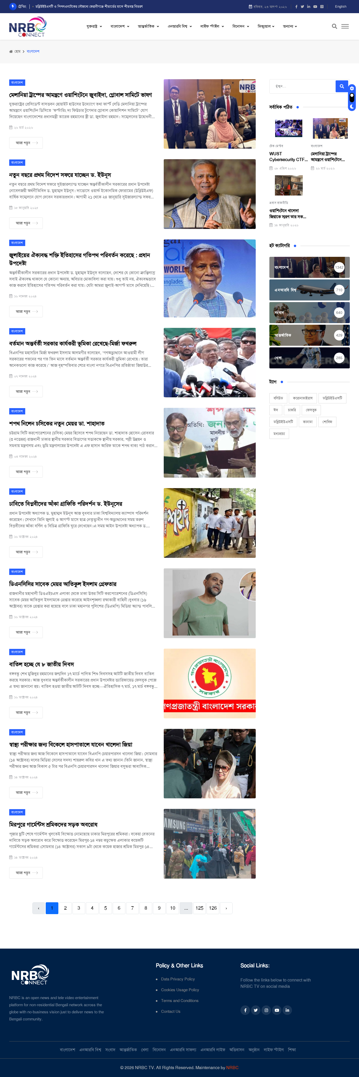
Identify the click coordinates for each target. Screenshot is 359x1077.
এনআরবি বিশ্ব (178, 26)
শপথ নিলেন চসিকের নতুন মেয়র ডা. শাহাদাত (57, 423)
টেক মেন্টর (276, 146)
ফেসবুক (311, 410)
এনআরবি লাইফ (213, 1050)
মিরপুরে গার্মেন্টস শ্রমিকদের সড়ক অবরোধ (53, 824)
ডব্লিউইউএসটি (332, 398)
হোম (16, 51)
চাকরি (292, 410)
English (340, 6)
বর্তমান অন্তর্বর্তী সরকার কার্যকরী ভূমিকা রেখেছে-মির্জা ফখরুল (72, 343)
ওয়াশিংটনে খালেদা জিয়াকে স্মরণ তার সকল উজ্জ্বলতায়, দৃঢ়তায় (287, 214)
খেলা (144, 1050)
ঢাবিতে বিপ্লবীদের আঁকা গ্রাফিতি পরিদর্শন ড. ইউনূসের (65, 504)
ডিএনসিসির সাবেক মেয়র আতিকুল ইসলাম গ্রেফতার (62, 584)
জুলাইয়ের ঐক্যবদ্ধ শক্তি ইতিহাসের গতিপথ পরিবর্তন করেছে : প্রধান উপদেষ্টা (79, 259)
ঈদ (276, 410)
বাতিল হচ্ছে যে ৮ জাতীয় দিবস (41, 664)
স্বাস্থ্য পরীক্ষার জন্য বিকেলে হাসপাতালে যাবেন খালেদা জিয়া (70, 744)
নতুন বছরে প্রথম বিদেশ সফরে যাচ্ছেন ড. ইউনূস (60, 175)
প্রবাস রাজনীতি (278, 203)
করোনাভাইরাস (303, 398)
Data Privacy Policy (178, 979)
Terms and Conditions (180, 1001)
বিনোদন (239, 26)
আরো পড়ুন (23, 143)
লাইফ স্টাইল (210, 26)
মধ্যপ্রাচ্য (279, 433)
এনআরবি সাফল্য (183, 1050)
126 (213, 908)
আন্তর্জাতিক (146, 26)
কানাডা (307, 421)
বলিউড (278, 398)
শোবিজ (327, 421)
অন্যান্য (288, 26)
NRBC (232, 1067)
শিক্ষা (292, 1050)
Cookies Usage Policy (180, 990)
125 (199, 908)
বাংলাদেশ (118, 26)
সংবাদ (110, 1050)
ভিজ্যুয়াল (264, 26)
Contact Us (171, 1012)
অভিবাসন (236, 1050)
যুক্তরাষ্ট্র (92, 26)
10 (172, 908)
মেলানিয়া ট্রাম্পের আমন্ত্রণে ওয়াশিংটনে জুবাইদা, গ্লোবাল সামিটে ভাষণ (80, 95)
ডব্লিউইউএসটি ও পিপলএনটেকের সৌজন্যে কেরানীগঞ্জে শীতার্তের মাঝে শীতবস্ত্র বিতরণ (89, 6)
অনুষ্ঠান (254, 1050)
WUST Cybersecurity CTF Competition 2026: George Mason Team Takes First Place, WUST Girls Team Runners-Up (287, 157)
